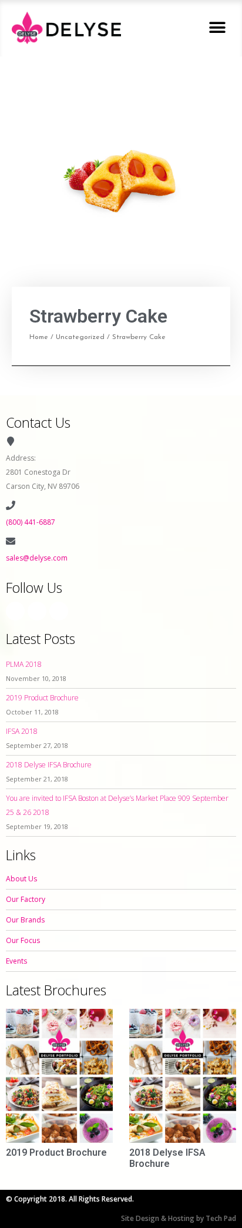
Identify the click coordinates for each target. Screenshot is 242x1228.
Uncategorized (80, 337)
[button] (217, 28)
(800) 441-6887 (30, 522)
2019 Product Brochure (42, 698)
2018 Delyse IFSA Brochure (49, 765)
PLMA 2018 (24, 664)
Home (38, 337)
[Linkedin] (58, 611)
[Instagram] (37, 611)
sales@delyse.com (37, 558)
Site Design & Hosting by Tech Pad (178, 1218)
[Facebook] (15, 611)
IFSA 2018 (22, 731)
